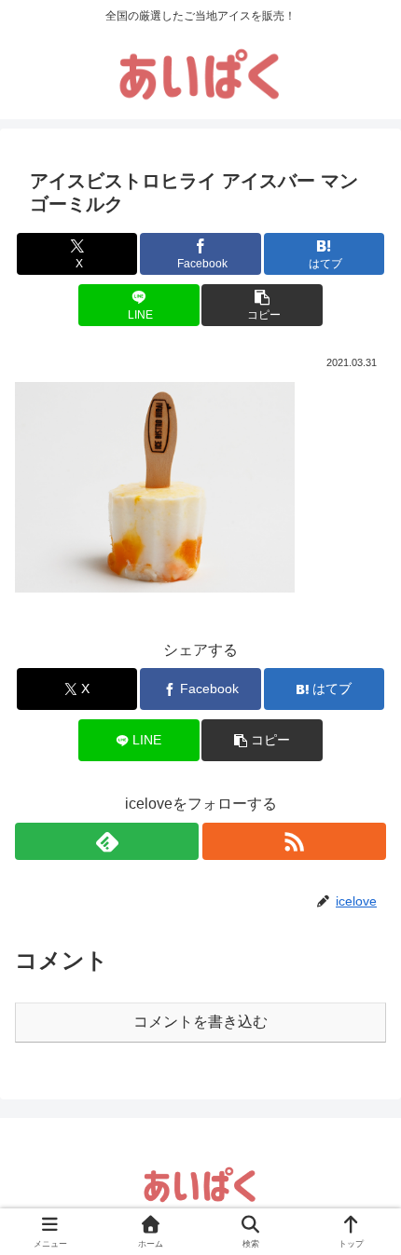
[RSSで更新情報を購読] (294, 841)
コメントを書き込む (200, 1022)
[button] (261, 305)
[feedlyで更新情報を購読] (107, 841)
